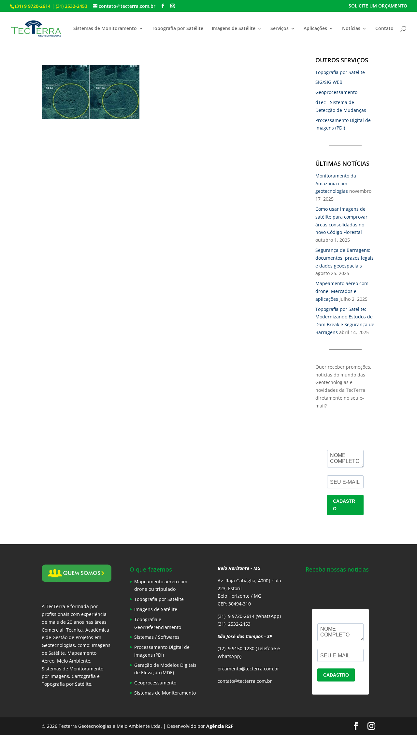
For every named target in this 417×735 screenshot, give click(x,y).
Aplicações (315, 28)
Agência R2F (219, 726)
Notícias (351, 28)
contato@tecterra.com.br (245, 681)
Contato (384, 28)
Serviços (279, 28)
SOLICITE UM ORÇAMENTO (378, 6)
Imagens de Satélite (233, 28)
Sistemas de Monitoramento (105, 28)
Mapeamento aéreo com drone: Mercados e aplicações (341, 291)
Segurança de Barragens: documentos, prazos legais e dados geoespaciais (344, 258)
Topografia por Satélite (177, 28)
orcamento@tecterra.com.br (248, 669)
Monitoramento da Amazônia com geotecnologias (335, 183)
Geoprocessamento (336, 92)
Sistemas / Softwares (157, 637)
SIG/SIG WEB (328, 82)
